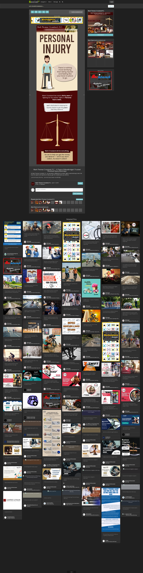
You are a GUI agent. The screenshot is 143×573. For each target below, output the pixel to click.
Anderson (48, 546)
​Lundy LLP (29, 389)
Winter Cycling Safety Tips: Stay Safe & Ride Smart (38, 367)
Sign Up (111, 6)
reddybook (68, 527)
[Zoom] (43, 12)
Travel (87, 555)
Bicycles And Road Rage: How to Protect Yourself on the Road (60, 268)
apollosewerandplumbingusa (33, 567)
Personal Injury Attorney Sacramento (35, 490)
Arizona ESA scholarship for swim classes (55, 525)
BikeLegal (29, 241)
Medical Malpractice (129, 497)
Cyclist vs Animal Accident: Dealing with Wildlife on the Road (40, 317)
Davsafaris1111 (89, 553)
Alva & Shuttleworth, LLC (32, 505)
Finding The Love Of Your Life (33, 544)
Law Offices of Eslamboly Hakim (53, 464)
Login (111, 2)
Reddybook (68, 526)
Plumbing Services (31, 569)
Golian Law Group (70, 486)
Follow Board (79, 199)
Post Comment (78, 193)
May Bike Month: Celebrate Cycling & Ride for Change (117, 266)
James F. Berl (129, 514)
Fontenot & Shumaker (71, 441)
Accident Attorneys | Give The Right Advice (75, 487)
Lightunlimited (30, 543)
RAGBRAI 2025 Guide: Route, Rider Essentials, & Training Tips (99, 276)
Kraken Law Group (31, 417)
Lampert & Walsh (11, 518)
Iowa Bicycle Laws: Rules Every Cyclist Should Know (38, 292)
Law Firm (107, 438)
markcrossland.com (76, 12)
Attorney (68, 442)
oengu (106, 540)
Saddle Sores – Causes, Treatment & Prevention (96, 307)
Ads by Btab (57, 16)
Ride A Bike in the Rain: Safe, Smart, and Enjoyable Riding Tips (21, 324)
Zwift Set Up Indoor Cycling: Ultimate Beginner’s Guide (98, 380)
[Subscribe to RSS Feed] (60, 2)
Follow (80, 183)
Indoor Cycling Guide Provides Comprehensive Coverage (19, 370)
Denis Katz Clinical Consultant (73, 548)
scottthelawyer (128, 496)
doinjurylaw (29, 488)
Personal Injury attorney (110, 541)
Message (55, 2)
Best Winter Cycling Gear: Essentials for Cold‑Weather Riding (79, 369)
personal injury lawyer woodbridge (52, 177)
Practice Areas (10, 254)
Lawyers (28, 506)
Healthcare (127, 547)
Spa (8, 543)
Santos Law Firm (50, 504)
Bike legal (68, 421)
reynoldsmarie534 (129, 546)
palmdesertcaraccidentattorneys (73, 503)
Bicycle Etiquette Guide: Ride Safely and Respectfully (19, 346)
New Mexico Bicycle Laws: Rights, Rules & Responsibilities (118, 293)
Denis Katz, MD (69, 549)
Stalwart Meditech (109, 567)
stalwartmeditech (109, 566)
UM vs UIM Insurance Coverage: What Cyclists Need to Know (59, 297)
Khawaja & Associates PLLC (33, 434)
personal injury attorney (37, 177)
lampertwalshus (10, 516)
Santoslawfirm (49, 502)
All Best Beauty (10, 572)
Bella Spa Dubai (10, 542)
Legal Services (69, 504)
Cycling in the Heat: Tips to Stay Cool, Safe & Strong (97, 331)
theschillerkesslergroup (12, 253)
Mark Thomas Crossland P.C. (46, 199)
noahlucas (107, 437)
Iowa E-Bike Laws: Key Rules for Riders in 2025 (76, 291)
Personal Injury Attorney (51, 465)
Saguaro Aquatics (50, 524)
